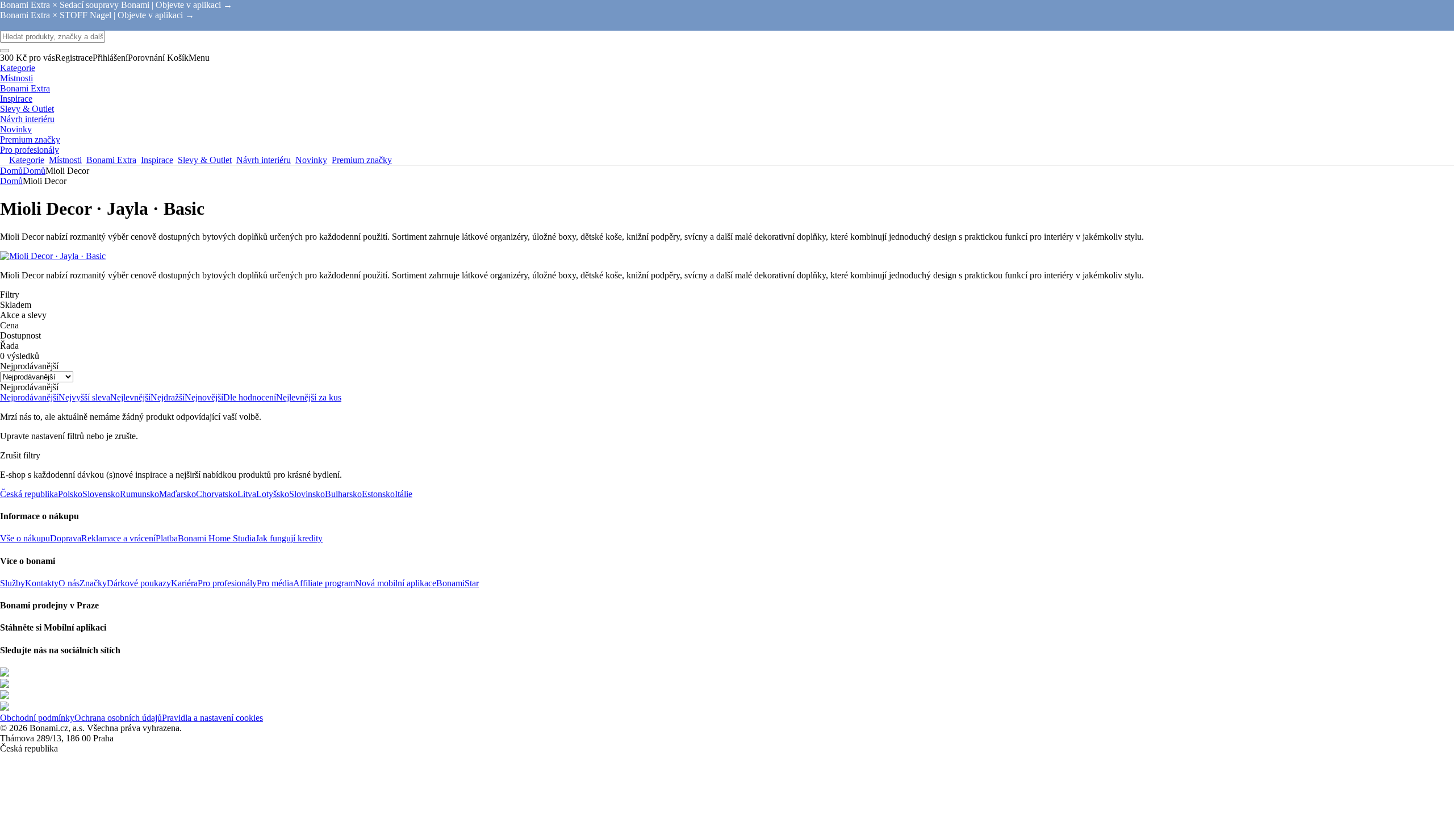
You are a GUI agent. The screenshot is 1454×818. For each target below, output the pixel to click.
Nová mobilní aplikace (395, 583)
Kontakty (42, 583)
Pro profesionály (227, 583)
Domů (34, 171)
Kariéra (184, 583)
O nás (69, 583)
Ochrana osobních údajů (118, 718)
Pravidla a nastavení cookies (212, 718)
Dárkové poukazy (139, 583)
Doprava (65, 538)
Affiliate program (324, 583)
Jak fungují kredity (289, 538)
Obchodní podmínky (37, 718)
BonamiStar (457, 583)
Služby (12, 583)
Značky (93, 583)
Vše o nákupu (25, 538)
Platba (167, 538)
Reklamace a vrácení (118, 538)
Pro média (275, 583)
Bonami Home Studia (217, 538)
